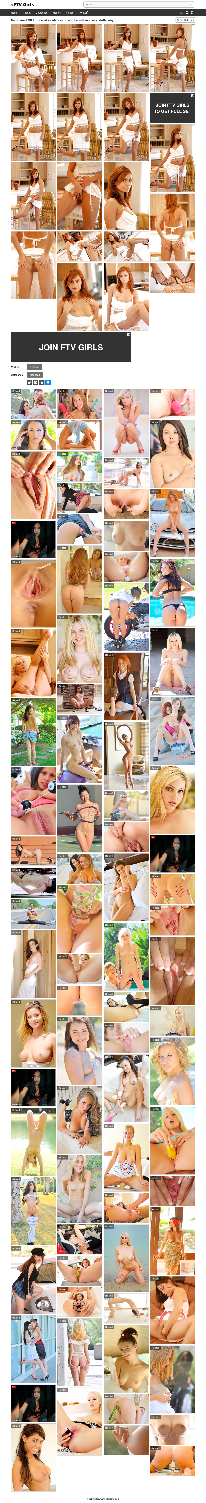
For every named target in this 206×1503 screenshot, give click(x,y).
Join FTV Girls (71, 347)
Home (14, 12)
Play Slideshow (187, 20)
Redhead (35, 375)
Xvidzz (83, 12)
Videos (69, 12)
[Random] (181, 12)
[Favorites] (192, 12)
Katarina (34, 367)
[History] (187, 12)
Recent (26, 12)
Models (57, 12)
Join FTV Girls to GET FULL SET (172, 108)
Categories (42, 12)
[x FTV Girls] (23, 5)
